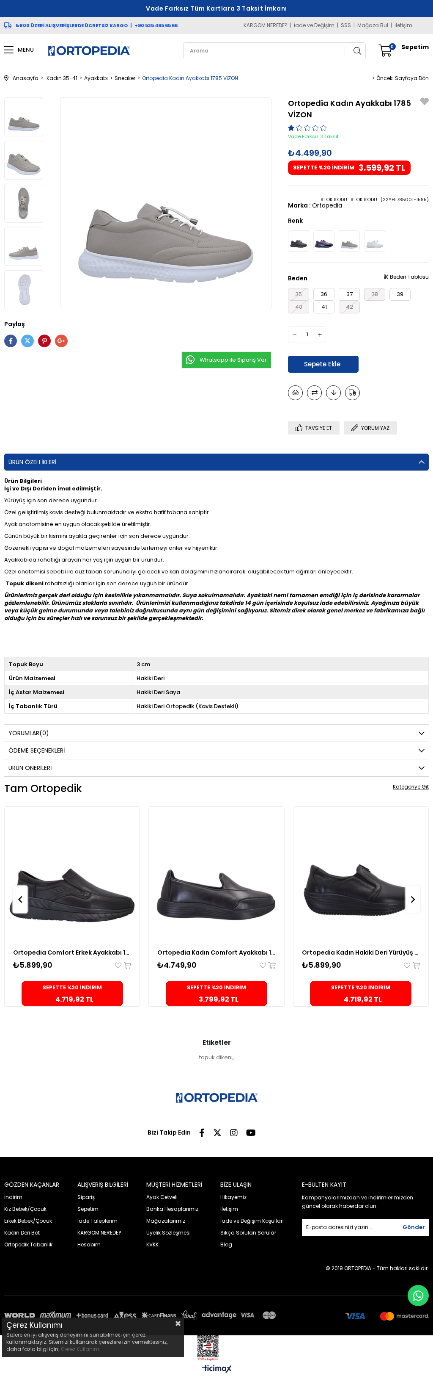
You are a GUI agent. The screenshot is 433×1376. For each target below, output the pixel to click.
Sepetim (88, 1209)
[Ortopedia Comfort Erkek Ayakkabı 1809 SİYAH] (72, 874)
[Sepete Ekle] (127, 965)
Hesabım (89, 1244)
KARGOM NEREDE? (266, 25)
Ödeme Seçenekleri (36, 750)
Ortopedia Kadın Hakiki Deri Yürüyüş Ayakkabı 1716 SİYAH (361, 952)
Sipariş (86, 1197)
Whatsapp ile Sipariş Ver (233, 360)
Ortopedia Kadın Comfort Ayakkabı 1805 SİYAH (216, 952)
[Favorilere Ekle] (424, 102)
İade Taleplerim (97, 1220)
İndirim (13, 1197)
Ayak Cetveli (162, 1197)
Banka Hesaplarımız (172, 1209)
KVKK (152, 1244)
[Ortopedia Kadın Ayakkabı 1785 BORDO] (324, 241)
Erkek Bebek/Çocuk (28, 1220)
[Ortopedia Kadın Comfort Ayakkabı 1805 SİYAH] (216, 874)
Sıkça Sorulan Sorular (248, 1232)
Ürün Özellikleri (32, 462)
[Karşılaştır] (314, 392)
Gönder (414, 1227)
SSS (346, 25)
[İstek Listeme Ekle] (295, 392)
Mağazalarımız (165, 1220)
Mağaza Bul (372, 25)
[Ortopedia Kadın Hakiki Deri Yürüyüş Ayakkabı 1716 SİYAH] (360, 874)
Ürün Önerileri (30, 768)
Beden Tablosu (409, 276)
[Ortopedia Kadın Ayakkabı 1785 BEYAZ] (374, 241)
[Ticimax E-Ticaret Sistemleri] (217, 1369)
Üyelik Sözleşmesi (168, 1232)
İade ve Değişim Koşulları (252, 1220)
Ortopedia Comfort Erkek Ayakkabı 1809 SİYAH (72, 952)
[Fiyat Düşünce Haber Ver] (333, 392)
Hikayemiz (233, 1197)
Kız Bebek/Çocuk (25, 1209)
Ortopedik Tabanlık (28, 1244)
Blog (226, 1244)
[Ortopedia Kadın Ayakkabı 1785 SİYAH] (298, 241)
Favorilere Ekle (119, 965)
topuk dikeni (216, 1057)
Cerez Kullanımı (81, 1349)
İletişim (403, 25)
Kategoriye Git (411, 786)
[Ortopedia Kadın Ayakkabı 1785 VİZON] (349, 241)
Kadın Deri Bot (22, 1232)
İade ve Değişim (314, 25)
